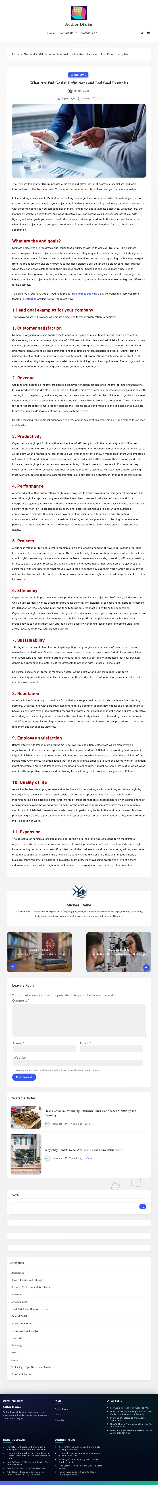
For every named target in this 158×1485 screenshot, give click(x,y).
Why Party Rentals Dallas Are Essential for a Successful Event (83, 1150)
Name (18, 1043)
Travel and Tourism (21, 1374)
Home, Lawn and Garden (25, 1330)
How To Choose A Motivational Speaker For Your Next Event (131, 1425)
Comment (20, 1000)
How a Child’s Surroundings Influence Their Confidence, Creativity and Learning (131, 1412)
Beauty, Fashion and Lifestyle (27, 1280)
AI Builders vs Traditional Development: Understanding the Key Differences (25, 1473)
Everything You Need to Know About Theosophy (128, 1419)
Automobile (17, 1272)
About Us (59, 1420)
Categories (88, 32)
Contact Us (66, 32)
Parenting (16, 1345)
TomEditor (57, 1124)
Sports (14, 1359)
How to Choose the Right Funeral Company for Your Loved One (79, 1454)
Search (14, 1195)
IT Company (29, 298)
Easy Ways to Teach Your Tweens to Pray (129, 1408)
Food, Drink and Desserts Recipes (29, 1309)
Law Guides (17, 1338)
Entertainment (19, 1301)
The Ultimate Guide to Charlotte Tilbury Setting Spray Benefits (77, 1473)
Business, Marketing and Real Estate (31, 1287)
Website (20, 1057)
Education (16, 1294)
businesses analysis (84, 293)
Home (51, 33)
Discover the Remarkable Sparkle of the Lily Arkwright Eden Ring (131, 1431)
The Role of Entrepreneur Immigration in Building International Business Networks (26, 1448)
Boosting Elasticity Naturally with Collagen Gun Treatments (78, 1460)
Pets (13, 1352)
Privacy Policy (61, 1409)
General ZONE (78, 75)
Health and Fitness (21, 1323)
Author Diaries (79, 24)
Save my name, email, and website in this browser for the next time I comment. (58, 1070)
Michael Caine (81, 90)
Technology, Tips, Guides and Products (32, 1367)
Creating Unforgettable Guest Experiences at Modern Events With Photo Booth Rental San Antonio (28, 1456)
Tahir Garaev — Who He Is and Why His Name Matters (80, 1467)
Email (85, 1043)
